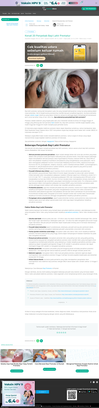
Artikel (34, 13)
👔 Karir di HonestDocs (46, 406)
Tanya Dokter (28, 13)
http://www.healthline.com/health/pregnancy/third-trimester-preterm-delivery (70, 298)
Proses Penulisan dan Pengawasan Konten (62, 406)
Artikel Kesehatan (29, 21)
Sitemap (75, 406)
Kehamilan (47, 21)
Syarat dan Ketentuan (35, 406)
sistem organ (34, 115)
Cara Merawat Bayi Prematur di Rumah (49, 364)
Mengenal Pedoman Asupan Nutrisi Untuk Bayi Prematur (82, 364)
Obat (9, 13)
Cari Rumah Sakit (16, 13)
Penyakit (5, 13)
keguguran (50, 141)
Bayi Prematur (47, 268)
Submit (42, 392)
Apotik (22, 13)
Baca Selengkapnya (17, 371)
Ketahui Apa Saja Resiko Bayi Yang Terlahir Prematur (17, 364)
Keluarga (39, 21)
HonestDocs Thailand (84, 406)
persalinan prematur (71, 212)
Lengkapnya (61, 302)
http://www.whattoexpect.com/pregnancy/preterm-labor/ (73, 291)
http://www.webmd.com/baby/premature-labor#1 (75, 294)
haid (52, 123)
